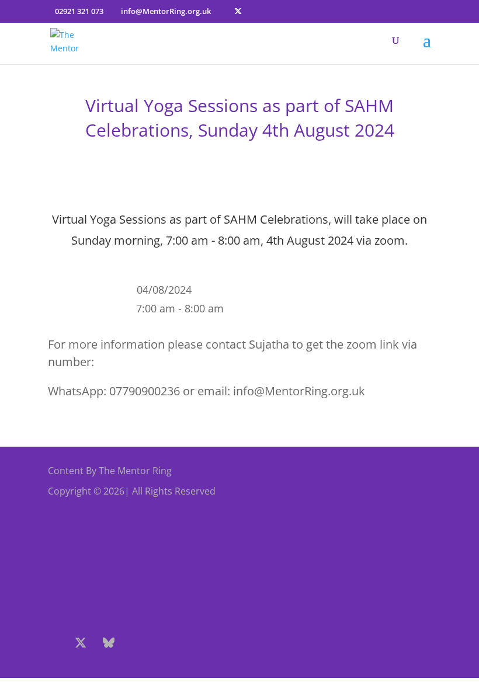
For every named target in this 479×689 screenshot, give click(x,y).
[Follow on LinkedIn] (192, 643)
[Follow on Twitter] (80, 643)
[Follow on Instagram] (136, 643)
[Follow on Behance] (108, 643)
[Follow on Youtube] (164, 643)
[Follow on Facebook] (52, 643)
